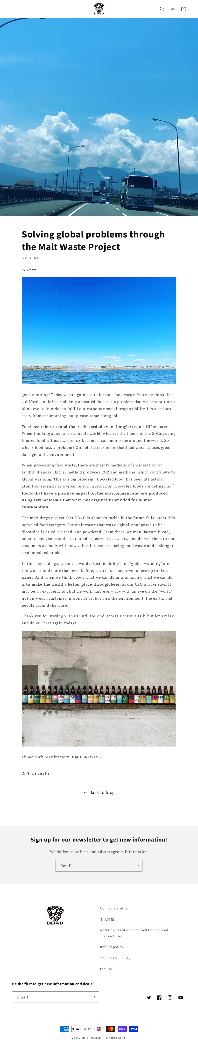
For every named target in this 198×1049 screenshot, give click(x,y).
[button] (14, 9)
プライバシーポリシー (118, 958)
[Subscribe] (137, 866)
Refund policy (111, 947)
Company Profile (114, 908)
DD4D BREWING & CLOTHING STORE (104, 1038)
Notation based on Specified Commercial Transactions (134, 933)
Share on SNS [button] (38, 773)
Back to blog (102, 792)
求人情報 (107, 919)
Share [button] (32, 269)
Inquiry (106, 969)
